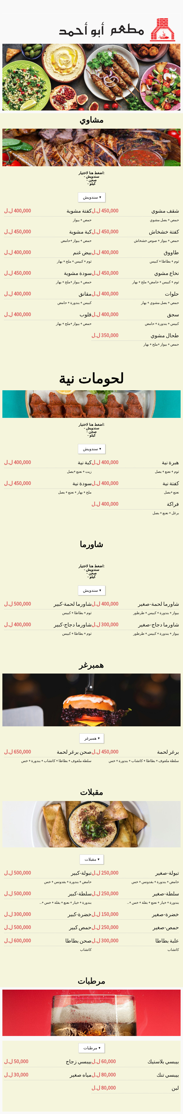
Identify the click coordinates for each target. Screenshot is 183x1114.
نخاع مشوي (166, 273)
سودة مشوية (78, 273)
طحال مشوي (165, 335)
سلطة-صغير (165, 893)
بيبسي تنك (168, 1074)
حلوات (172, 293)
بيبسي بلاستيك (163, 1061)
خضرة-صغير (165, 914)
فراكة (173, 504)
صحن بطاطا (78, 940)
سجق (173, 314)
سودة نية (82, 483)
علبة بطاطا (167, 940)
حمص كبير (80, 927)
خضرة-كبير (80, 914)
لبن (175, 1088)
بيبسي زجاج (79, 1061)
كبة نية (85, 462)
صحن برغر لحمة (74, 751)
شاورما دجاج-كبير (73, 624)
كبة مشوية (80, 231)
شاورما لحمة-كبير (73, 604)
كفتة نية (171, 483)
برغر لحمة (168, 751)
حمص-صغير (166, 927)
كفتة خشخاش (164, 231)
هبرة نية (170, 462)
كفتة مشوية (79, 210)
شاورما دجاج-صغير (158, 624)
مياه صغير (81, 1074)
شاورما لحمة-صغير (158, 604)
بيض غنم (82, 252)
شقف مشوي (165, 210)
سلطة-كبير (80, 893)
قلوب (86, 314)
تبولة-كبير (81, 873)
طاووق (171, 252)
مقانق (85, 293)
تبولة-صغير (167, 873)
